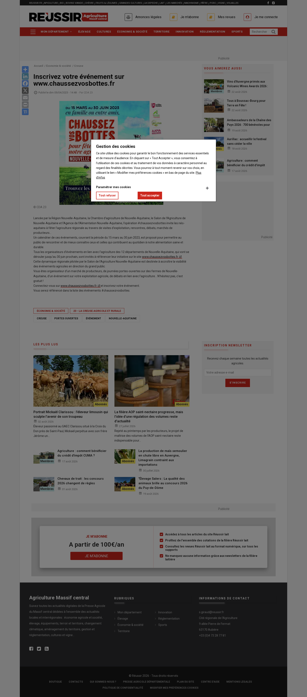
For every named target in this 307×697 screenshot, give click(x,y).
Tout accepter (150, 195)
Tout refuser (107, 195)
